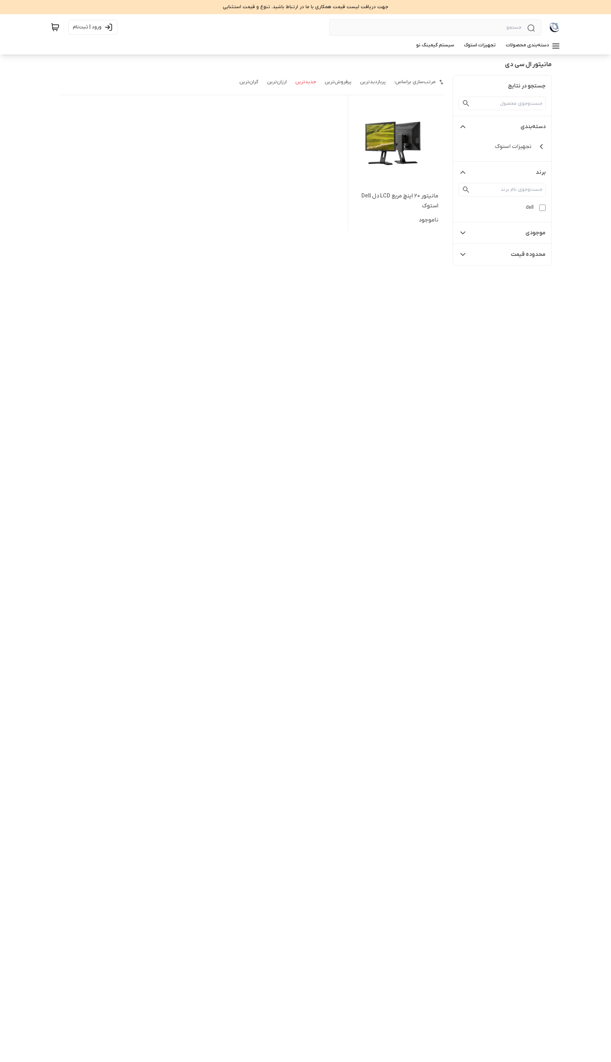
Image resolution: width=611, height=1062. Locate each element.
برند (541, 172)
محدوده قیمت (528, 254)
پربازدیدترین (373, 82)
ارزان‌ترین (277, 82)
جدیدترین (305, 82)
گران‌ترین (248, 82)
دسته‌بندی (533, 126)
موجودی (535, 232)
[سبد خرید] (55, 27)
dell (530, 207)
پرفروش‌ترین (338, 82)
